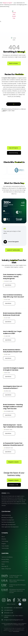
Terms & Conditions (7, 557)
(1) (7, 566)
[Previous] (3, 104)
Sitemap (4, 566)
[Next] (24, 107)
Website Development (8, 520)
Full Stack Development (8, 522)
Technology (5, 541)
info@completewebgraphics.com (13, 620)
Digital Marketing (6, 515)
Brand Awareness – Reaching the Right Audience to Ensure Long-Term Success (13, 407)
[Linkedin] (9, 600)
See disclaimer (16, 631)
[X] (19, 600)
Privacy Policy (5, 559)
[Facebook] (14, 600)
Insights (4, 543)
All (13, 104)
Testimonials (5, 548)
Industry (4, 539)
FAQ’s (3, 564)
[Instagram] (4, 600)
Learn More (8, 285)
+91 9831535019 (18, 608)
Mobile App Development (8, 524)
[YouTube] (24, 600)
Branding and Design (7, 517)
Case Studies (5, 546)
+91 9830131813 (8, 608)
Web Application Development (10, 527)
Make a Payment (6, 569)
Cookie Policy (5, 562)
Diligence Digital (7, 3)
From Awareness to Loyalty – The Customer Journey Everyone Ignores (12, 276)
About (3, 536)
